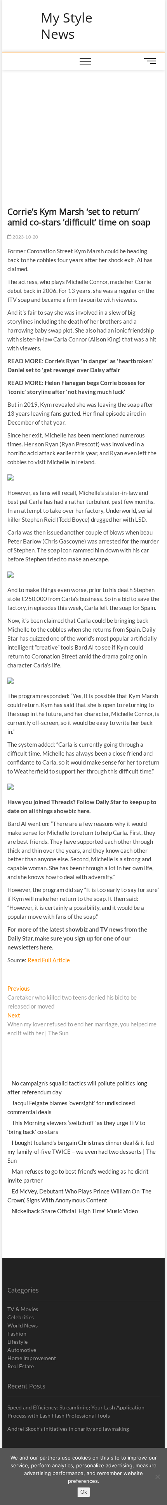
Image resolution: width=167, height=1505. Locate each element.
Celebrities (20, 1317)
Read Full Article (49, 959)
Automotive (21, 1349)
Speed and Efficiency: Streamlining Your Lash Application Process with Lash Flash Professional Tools (75, 1411)
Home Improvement (31, 1358)
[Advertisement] (84, 128)
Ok (83, 1492)
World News (22, 1325)
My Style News (66, 26)
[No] (157, 1477)
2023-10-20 (25, 237)
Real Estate (20, 1366)
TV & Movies (22, 1309)
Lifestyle (17, 1341)
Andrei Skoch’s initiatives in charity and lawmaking (68, 1428)
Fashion (16, 1333)
